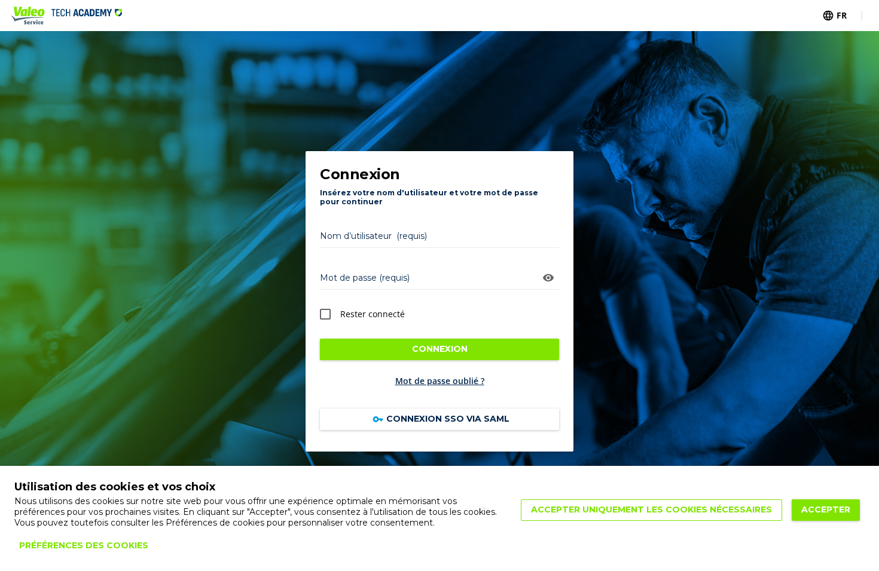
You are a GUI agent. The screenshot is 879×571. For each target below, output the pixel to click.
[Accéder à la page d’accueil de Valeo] (66, 15)
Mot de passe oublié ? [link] (439, 380)
